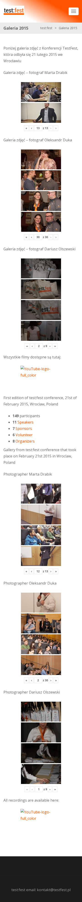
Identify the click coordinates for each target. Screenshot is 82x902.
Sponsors (23, 428)
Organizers (25, 441)
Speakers (25, 422)
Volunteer (24, 434)
